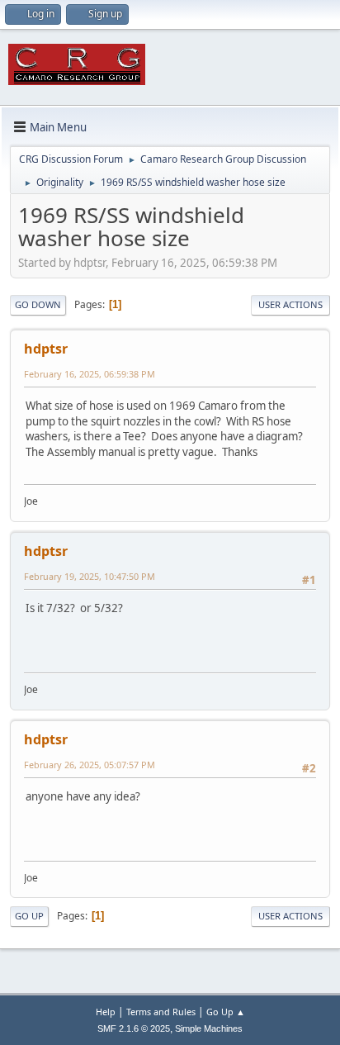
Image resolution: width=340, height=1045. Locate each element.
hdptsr (46, 349)
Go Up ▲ (225, 1011)
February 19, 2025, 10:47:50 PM (89, 576)
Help (106, 1011)
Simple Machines (209, 1028)
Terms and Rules (161, 1011)
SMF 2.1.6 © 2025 (133, 1028)
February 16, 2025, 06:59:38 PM (89, 374)
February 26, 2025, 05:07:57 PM (89, 764)
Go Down (38, 304)
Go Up (29, 916)
